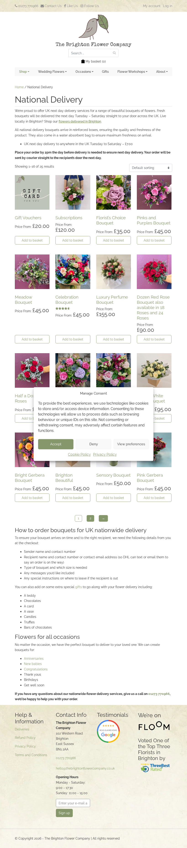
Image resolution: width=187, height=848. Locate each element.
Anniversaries (34, 658)
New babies (33, 664)
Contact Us (53, 6)
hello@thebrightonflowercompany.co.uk (85, 768)
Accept (55, 444)
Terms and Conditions (31, 755)
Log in (167, 6)
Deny (93, 444)
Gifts (105, 71)
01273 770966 (27, 6)
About (160, 71)
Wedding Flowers (51, 71)
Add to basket (32, 240)
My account (152, 6)
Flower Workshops (131, 71)
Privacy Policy (105, 454)
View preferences (131, 444)
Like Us (72, 6)
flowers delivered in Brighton (80, 121)
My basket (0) (96, 61)
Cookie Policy (79, 454)
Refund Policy (25, 738)
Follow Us (91, 6)
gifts (78, 587)
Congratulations (36, 669)
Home (19, 87)
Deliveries (22, 729)
